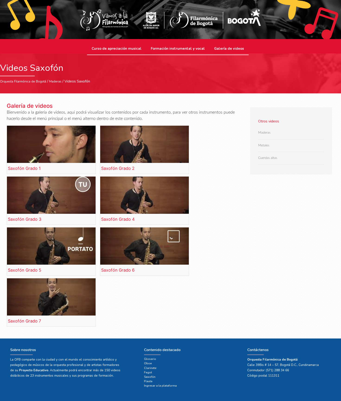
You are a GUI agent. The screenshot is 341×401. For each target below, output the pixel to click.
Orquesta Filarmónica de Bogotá (23, 81)
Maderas (55, 81)
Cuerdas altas (267, 158)
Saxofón (149, 377)
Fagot (148, 372)
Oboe (148, 363)
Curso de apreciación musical (117, 48)
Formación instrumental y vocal (178, 48)
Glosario (150, 359)
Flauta (148, 381)
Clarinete (150, 368)
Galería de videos (229, 48)
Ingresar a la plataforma (160, 386)
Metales (263, 145)
